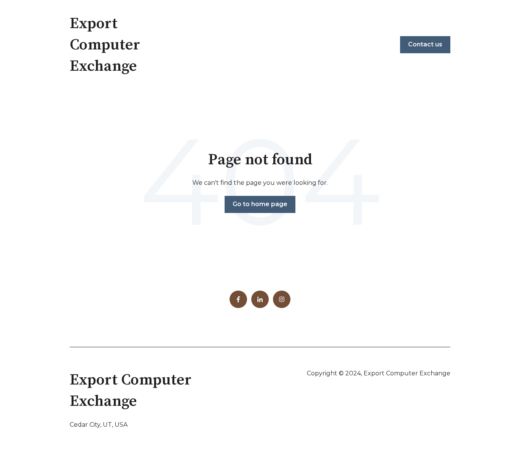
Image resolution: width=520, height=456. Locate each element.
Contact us (425, 44)
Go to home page (260, 204)
